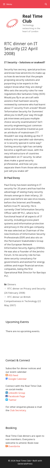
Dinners (11, 284)
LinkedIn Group (16, 392)
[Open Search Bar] (46, 4)
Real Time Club (32, 18)
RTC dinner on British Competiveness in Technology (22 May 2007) (22, 301)
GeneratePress (25, 463)
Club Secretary (18, 410)
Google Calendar (17, 378)
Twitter (12, 399)
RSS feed (13, 375)
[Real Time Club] (12, 23)
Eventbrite (14, 446)
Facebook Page (16, 396)
